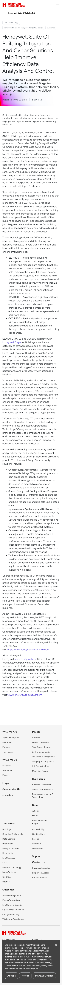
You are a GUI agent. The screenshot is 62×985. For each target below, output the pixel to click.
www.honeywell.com (26, 659)
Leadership (7, 742)
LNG (4, 862)
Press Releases (39, 820)
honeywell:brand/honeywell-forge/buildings (23, 28)
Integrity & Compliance (43, 761)
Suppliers (36, 843)
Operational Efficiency (13, 909)
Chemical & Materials (12, 834)
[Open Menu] (58, 5)
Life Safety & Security (12, 905)
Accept (11, 975)
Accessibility (38, 829)
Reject (25, 975)
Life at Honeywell (40, 742)
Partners (6, 747)
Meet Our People (40, 771)
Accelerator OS (11, 789)
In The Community (41, 752)
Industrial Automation (42, 789)
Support (37, 856)
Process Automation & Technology (42, 795)
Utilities (6, 882)
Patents (36, 839)
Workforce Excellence (13, 919)
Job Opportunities (40, 766)
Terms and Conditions (36, 960)
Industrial (7, 770)
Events (35, 815)
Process (6, 775)
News (35, 805)
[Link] (4, 13)
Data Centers (8, 839)
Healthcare (7, 843)
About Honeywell (10, 737)
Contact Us (38, 862)
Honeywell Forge (11, 23)
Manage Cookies (44, 975)
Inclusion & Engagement (43, 756)
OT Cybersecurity (10, 914)
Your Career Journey (41, 747)
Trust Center (8, 752)
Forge (5, 783)
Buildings (51, 28)
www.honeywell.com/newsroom (24, 694)
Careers (36, 737)
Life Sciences (8, 858)
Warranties (37, 848)
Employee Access (40, 873)
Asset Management (11, 895)
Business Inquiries (41, 868)
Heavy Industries (10, 848)
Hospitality (7, 853)
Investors (8, 795)
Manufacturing (9, 872)
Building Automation (41, 784)
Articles (35, 811)
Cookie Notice (15, 960)
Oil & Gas (6, 877)
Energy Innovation (11, 900)
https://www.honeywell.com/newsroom (28, 649)
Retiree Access (39, 877)
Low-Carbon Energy (11, 867)
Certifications (38, 834)
